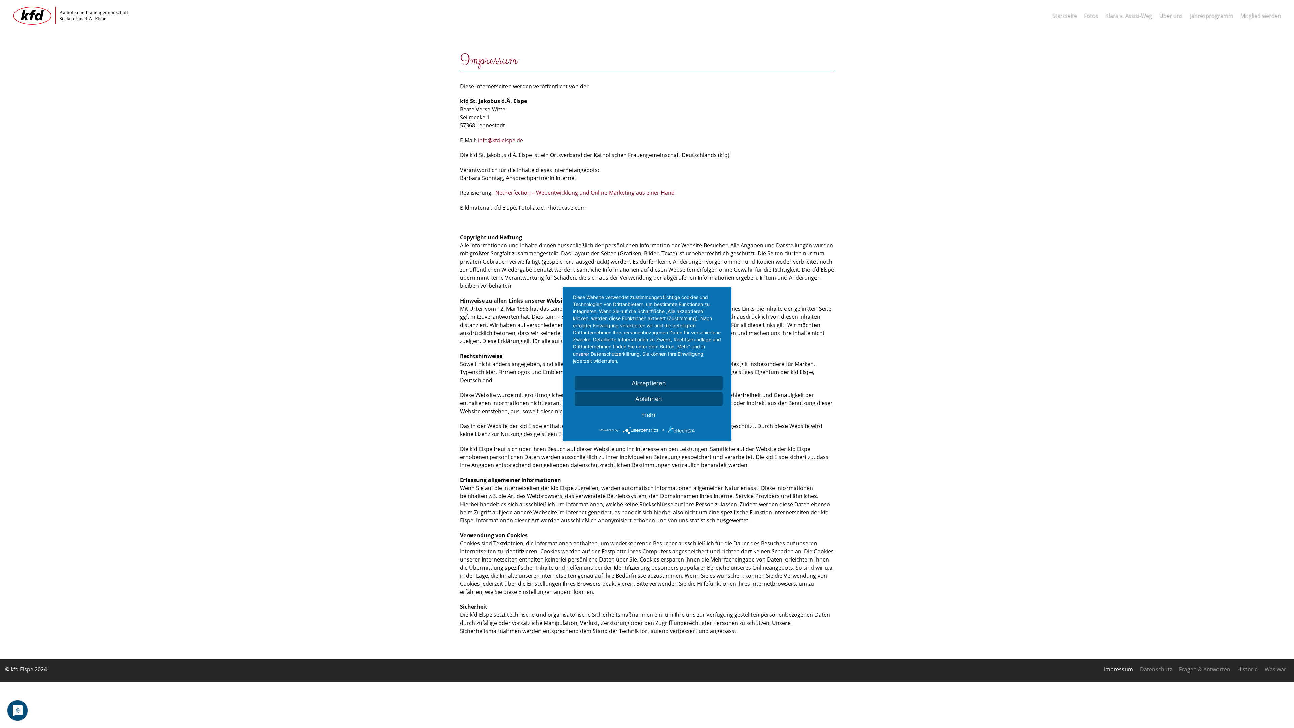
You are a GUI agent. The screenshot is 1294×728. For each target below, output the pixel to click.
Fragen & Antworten (1204, 669)
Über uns (1170, 15)
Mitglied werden (1260, 15)
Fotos (1091, 15)
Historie (1247, 669)
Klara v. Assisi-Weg (1128, 15)
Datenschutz (1156, 669)
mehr (648, 414)
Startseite (1064, 15)
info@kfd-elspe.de (500, 140)
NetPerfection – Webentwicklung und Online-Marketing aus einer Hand (585, 192)
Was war (1275, 669)
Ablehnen (648, 398)
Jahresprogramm (1211, 15)
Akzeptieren (648, 383)
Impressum (1118, 669)
